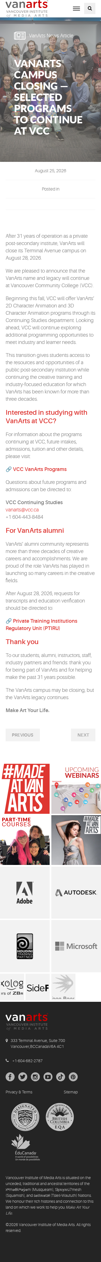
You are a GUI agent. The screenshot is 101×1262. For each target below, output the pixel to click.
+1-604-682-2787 (27, 1061)
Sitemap (71, 1092)
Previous (22, 735)
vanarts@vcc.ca (22, 510)
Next (83, 735)
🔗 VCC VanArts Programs (36, 469)
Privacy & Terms (19, 1092)
